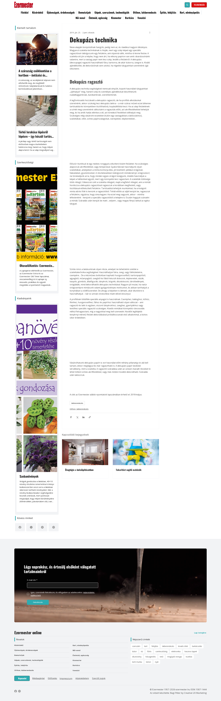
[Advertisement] (110, 197)
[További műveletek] (149, 32)
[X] (31, 527)
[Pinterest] (42, 527)
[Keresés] (187, 4)
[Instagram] (53, 527)
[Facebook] (20, 527)
